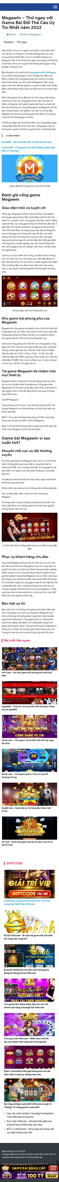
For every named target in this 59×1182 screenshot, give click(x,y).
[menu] (55, 7)
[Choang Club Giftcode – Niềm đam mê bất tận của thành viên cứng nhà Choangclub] (29, 1035)
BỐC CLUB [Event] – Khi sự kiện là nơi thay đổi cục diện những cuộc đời (30, 1131)
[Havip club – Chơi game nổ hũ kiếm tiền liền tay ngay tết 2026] (29, 737)
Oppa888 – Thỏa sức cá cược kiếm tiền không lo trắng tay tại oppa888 (28, 708)
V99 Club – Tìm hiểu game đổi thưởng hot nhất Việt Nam (27, 674)
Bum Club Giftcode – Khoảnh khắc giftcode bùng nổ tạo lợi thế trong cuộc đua (29, 1123)
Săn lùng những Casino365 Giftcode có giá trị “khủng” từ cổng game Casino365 (27, 1106)
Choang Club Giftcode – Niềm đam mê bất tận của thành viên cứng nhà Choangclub (26, 1040)
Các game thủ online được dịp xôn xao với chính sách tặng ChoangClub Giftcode (26, 1006)
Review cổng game (30, 34)
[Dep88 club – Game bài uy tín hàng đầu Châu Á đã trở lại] (29, 805)
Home (12, 34)
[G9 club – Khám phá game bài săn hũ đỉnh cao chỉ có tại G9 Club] (29, 839)
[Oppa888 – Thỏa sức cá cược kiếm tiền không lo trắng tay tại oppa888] (29, 704)
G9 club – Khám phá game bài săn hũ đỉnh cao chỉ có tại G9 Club (27, 843)
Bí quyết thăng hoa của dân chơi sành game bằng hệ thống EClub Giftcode (26, 971)
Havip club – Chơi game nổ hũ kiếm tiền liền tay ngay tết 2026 (28, 742)
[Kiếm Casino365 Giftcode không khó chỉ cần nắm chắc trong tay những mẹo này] (29, 1068)
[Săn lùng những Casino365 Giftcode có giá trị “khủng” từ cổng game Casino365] (29, 1101)
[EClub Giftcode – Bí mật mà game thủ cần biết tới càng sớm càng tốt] (29, 932)
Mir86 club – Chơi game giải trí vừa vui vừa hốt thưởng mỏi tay (25, 776)
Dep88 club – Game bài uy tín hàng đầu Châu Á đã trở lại (26, 809)
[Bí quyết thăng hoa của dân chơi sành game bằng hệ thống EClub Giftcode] (29, 967)
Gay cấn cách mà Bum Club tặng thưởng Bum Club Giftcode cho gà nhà (30, 1115)
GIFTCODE (14, 863)
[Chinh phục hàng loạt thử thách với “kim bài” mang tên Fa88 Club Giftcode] (29, 884)
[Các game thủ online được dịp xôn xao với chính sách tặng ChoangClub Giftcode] (29, 1001)
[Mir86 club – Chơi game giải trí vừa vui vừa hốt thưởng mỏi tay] (29, 771)
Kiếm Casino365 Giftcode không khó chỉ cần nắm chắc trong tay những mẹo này (27, 1073)
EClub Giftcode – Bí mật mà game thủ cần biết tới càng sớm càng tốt (28, 937)
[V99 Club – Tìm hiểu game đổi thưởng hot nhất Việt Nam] (29, 670)
